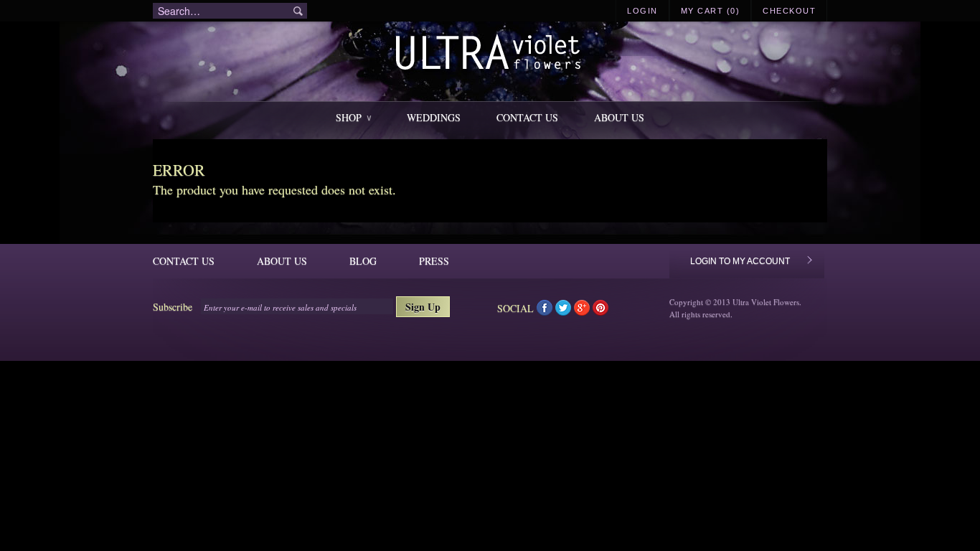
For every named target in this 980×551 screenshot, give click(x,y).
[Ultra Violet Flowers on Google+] (583, 311)
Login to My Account (740, 261)
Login (642, 10)
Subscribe (172, 307)
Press (434, 261)
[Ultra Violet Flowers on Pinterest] (600, 311)
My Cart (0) (710, 10)
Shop (353, 117)
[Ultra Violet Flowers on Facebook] (546, 311)
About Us (619, 117)
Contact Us (527, 117)
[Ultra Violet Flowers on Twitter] (564, 311)
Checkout (789, 10)
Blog (363, 261)
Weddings (434, 117)
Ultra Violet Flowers (490, 54)
